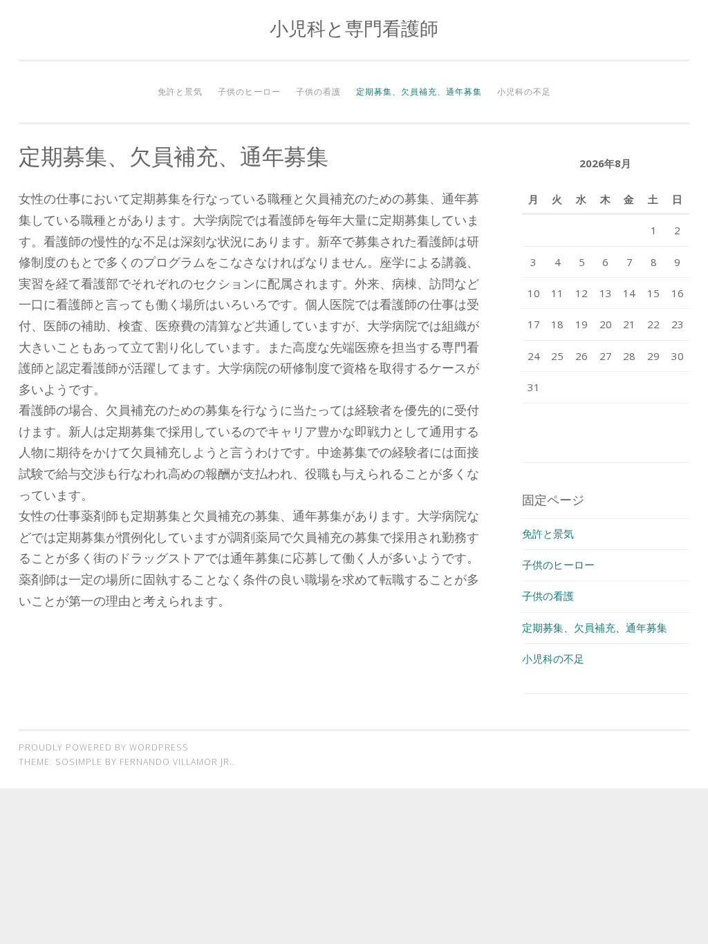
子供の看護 (318, 91)
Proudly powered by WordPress (104, 747)
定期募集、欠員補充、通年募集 (419, 91)
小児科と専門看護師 (354, 28)
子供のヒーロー (249, 91)
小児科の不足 (524, 91)
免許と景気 (180, 91)
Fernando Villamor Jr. (176, 762)
